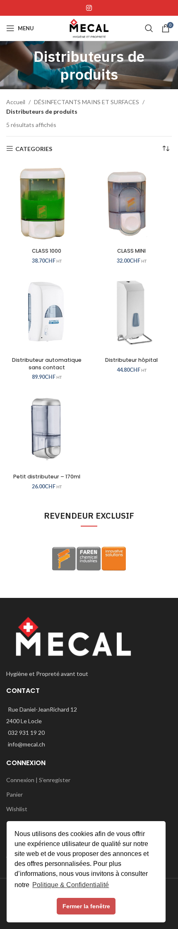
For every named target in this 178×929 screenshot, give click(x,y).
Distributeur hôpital (131, 359)
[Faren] (89, 559)
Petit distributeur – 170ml (46, 476)
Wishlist (16, 808)
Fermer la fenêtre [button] (86, 906)
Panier (14, 794)
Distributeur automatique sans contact (47, 363)
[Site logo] (89, 27)
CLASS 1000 (46, 250)
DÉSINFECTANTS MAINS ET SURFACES (86, 101)
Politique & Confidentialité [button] (70, 884)
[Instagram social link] (88, 8)
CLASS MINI (131, 250)
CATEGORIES (33, 148)
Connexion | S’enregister (38, 779)
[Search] (149, 28)
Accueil (15, 101)
